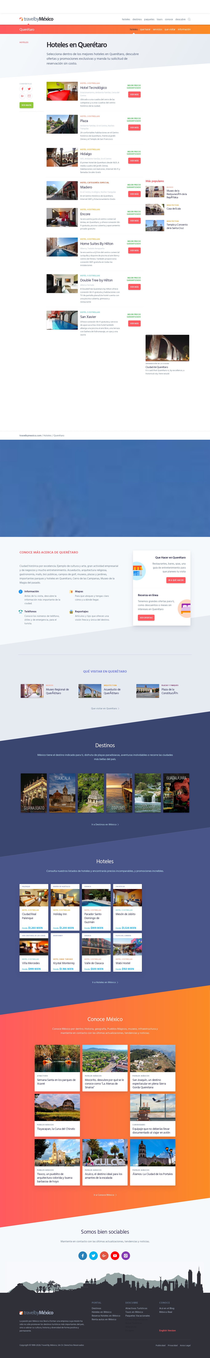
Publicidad (160, 1345)
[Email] (29, 96)
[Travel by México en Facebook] (82, 1255)
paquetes (149, 19)
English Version (167, 1330)
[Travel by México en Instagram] (125, 1255)
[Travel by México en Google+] (104, 1255)
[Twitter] (29, 89)
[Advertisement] (167, 282)
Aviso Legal (185, 1345)
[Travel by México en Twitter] (93, 1255)
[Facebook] (22, 89)
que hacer (145, 29)
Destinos (96, 1308)
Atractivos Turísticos (136, 1308)
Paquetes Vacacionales (137, 1315)
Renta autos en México (104, 1319)
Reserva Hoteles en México (106, 1315)
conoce (169, 19)
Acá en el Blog (166, 1308)
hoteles (126, 19)
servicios (157, 29)
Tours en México (134, 1312)
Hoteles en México (101, 1312)
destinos (137, 19)
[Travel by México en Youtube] (115, 1255)
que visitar (169, 29)
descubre (180, 19)
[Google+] (22, 96)
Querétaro (27, 29)
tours (159, 19)
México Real (165, 1312)
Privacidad (173, 1345)
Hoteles (24, 42)
